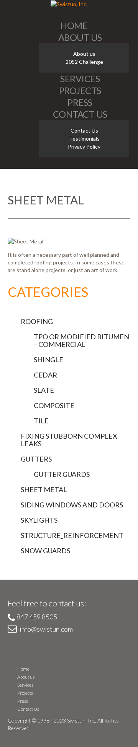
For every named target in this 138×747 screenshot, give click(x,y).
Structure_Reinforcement (72, 535)
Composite (54, 405)
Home (73, 25)
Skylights (39, 520)
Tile (41, 420)
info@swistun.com (46, 629)
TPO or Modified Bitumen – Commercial (81, 340)
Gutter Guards (62, 474)
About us (80, 37)
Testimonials (84, 138)
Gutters (36, 459)
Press (79, 102)
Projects (80, 90)
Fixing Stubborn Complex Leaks (69, 440)
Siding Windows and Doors (72, 505)
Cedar (45, 375)
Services (80, 78)
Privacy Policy (84, 146)
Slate (44, 390)
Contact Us (80, 114)
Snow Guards (45, 550)
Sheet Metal (44, 489)
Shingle (48, 359)
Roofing (37, 321)
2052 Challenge (84, 61)
